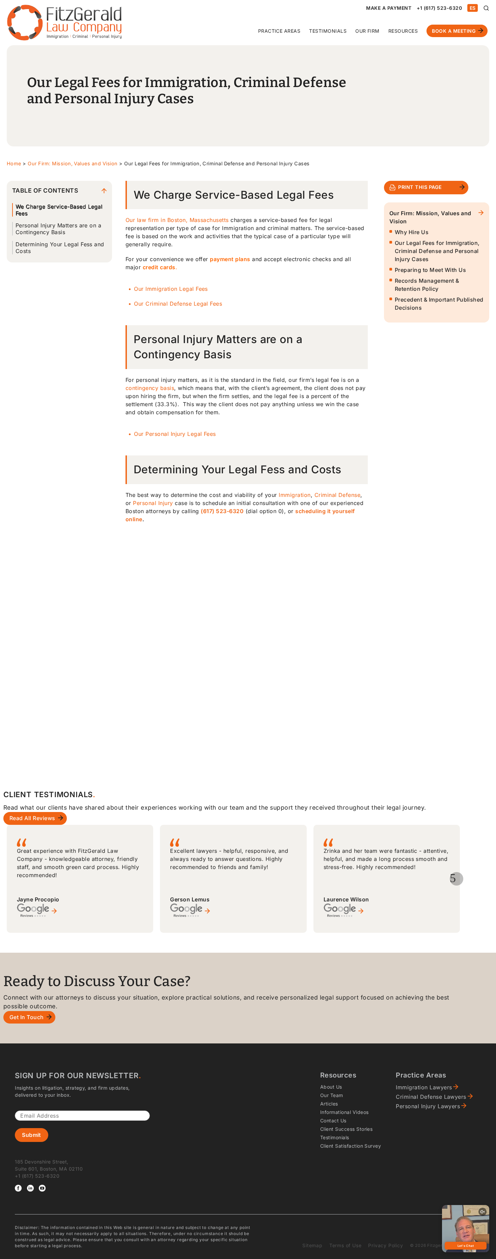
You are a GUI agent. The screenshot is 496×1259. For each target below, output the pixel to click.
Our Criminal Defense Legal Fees (178, 303)
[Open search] (486, 8)
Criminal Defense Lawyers (431, 1096)
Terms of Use (345, 1245)
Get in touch (26, 1017)
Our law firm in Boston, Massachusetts (177, 220)
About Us (331, 1087)
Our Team (331, 1095)
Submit (31, 1134)
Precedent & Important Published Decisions (439, 303)
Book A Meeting (453, 31)
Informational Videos (344, 1112)
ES (473, 8)
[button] (456, 879)
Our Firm (367, 31)
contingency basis (150, 388)
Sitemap (312, 1245)
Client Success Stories (346, 1129)
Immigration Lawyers (424, 1087)
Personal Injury (153, 503)
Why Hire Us (412, 232)
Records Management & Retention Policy (427, 284)
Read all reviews (32, 818)
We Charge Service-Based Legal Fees (59, 210)
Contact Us (333, 1120)
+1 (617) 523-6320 (439, 8)
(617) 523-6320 (222, 511)
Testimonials (328, 31)
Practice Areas (279, 31)
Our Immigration (156, 288)
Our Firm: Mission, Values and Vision (72, 163)
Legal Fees (193, 288)
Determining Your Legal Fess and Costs (60, 247)
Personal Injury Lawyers (428, 1106)
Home (14, 163)
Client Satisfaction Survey (350, 1146)
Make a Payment (388, 8)
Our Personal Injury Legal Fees (175, 433)
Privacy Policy (385, 1245)
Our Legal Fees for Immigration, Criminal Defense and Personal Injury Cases (437, 251)
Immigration (294, 495)
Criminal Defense (337, 495)
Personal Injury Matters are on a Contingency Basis (58, 228)
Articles (329, 1104)
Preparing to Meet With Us (430, 270)
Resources (403, 31)
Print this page (420, 187)
